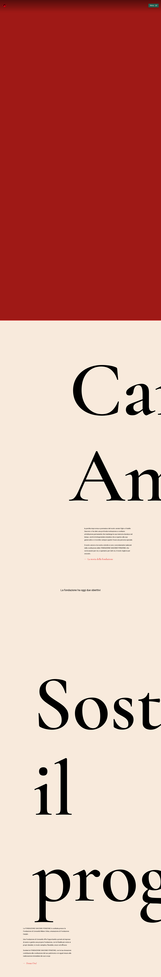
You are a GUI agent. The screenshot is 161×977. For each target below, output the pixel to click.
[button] (153, 5)
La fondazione (69, 590)
